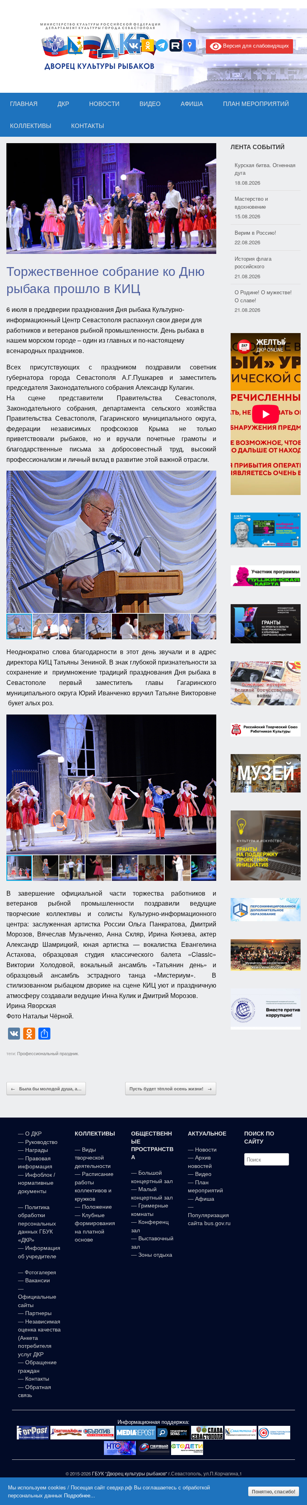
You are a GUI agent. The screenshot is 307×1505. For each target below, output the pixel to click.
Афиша (204, 1199)
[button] (209, 541)
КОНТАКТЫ (87, 125)
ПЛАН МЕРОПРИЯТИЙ (256, 103)
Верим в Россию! (255, 211)
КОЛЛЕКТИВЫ (30, 125)
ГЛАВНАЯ (24, 103)
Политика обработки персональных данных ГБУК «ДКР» (37, 1223)
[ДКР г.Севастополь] (98, 46)
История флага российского (253, 241)
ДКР (63, 103)
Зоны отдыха (155, 1255)
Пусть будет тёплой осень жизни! (171, 1089)
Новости (206, 1149)
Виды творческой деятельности (93, 1157)
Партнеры (38, 1313)
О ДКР (33, 1133)
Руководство (41, 1142)
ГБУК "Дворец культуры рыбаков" (129, 1473)
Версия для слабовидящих (255, 45)
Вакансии (37, 1280)
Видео (203, 1174)
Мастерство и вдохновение (251, 181)
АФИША (192, 103)
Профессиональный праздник (47, 1053)
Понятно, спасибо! (273, 1491)
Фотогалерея (40, 1272)
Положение (97, 1207)
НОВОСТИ (104, 103)
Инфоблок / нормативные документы (36, 1183)
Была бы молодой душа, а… (46, 1089)
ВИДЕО (150, 103)
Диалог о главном (256, 304)
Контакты (36, 1378)
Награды (36, 1150)
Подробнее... (79, 1495)
